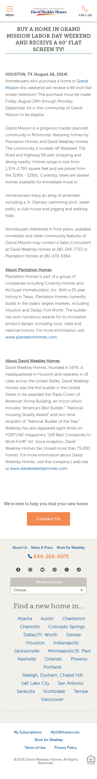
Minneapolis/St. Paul (69, 651)
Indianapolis (66, 642)
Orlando (53, 659)
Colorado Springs (66, 626)
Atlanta (25, 618)
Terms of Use (35, 748)
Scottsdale (54, 691)
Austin (47, 618)
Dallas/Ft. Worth (40, 634)
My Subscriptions (27, 732)
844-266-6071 (50, 556)
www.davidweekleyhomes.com (38, 468)
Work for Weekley (71, 548)
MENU (9, 15)
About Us (19, 548)
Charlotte (30, 626)
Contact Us (48, 518)
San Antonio (71, 683)
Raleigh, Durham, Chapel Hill (52, 675)
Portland (52, 667)
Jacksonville (26, 651)
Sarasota (26, 691)
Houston (35, 642)
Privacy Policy (65, 748)
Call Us (85, 15)
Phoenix (79, 659)
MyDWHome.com (65, 732)
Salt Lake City (35, 683)
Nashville (27, 659)
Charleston (73, 618)
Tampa (81, 691)
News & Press (42, 548)
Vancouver (52, 699)
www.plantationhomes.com (31, 337)
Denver (73, 634)
